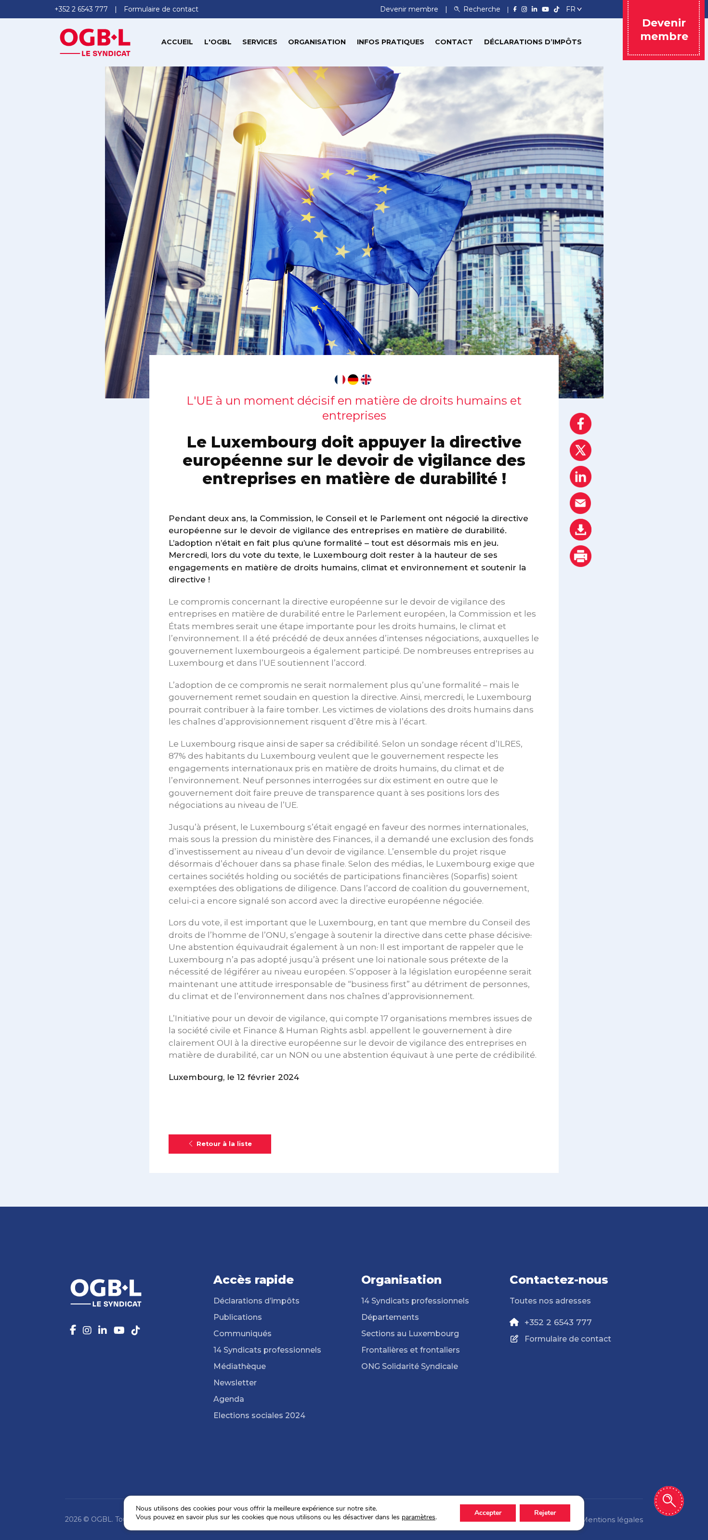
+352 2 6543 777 (558, 1322)
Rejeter (545, 1512)
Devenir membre (410, 9)
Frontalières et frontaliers (410, 1350)
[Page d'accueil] (95, 41)
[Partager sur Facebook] (580, 423)
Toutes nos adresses (550, 1300)
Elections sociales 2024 (259, 1415)
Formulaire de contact (567, 1338)
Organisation (317, 42)
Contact (454, 42)
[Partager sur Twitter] (580, 450)
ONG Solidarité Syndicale (409, 1366)
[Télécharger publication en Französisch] (340, 379)
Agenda (228, 1399)
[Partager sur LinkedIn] (580, 476)
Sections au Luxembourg (410, 1333)
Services (259, 42)
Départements (390, 1317)
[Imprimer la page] (580, 556)
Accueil (177, 42)
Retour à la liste (224, 1143)
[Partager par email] (580, 503)
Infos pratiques (390, 42)
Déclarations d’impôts (533, 42)
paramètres (418, 1517)
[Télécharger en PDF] (580, 529)
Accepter (487, 1512)
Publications (237, 1317)
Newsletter (235, 1382)
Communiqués (242, 1333)
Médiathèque (239, 1366)
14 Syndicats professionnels (267, 1350)
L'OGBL (218, 42)
